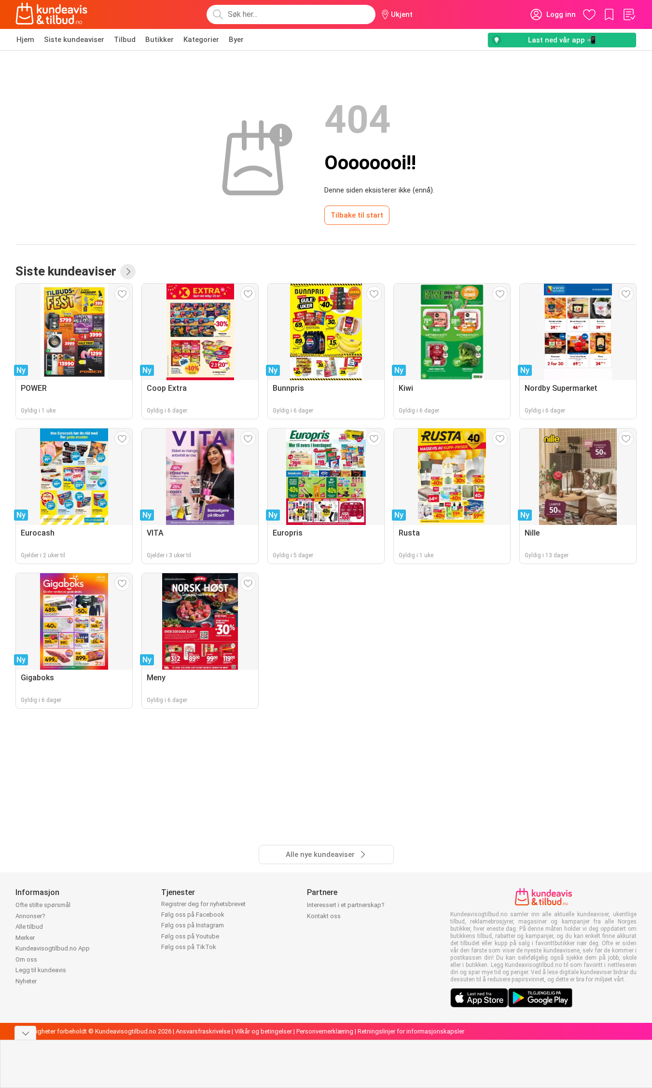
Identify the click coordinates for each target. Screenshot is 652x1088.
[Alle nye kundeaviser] (128, 271)
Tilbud (125, 39)
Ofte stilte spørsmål (42, 905)
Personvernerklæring (324, 1031)
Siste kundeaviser (74, 39)
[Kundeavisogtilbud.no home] (51, 14)
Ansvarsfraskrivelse (203, 1031)
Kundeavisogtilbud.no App (52, 948)
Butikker (159, 39)
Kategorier (201, 39)
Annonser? (30, 916)
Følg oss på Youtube (190, 936)
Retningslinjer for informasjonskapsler (411, 1031)
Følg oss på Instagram (192, 925)
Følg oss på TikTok (188, 946)
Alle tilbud (29, 926)
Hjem (25, 39)
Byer (236, 39)
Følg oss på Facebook (192, 914)
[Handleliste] (629, 14)
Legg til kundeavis (40, 970)
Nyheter (26, 981)
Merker (25, 937)
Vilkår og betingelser (263, 1031)
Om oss (26, 959)
